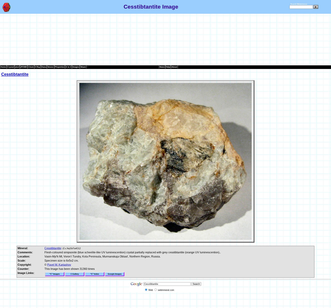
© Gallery (75, 274)
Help (168, 67)
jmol (17, 67)
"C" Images (54, 274)
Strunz (51, 67)
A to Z (68, 67)
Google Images (115, 274)
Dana (44, 67)
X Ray (37, 67)
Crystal (10, 67)
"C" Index (94, 274)
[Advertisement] (165, 39)
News (162, 67)
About (174, 67)
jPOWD (24, 67)
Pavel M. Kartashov (59, 264)
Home (3, 67)
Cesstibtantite (14, 74)
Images (76, 67)
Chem (31, 67)
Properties (59, 67)
